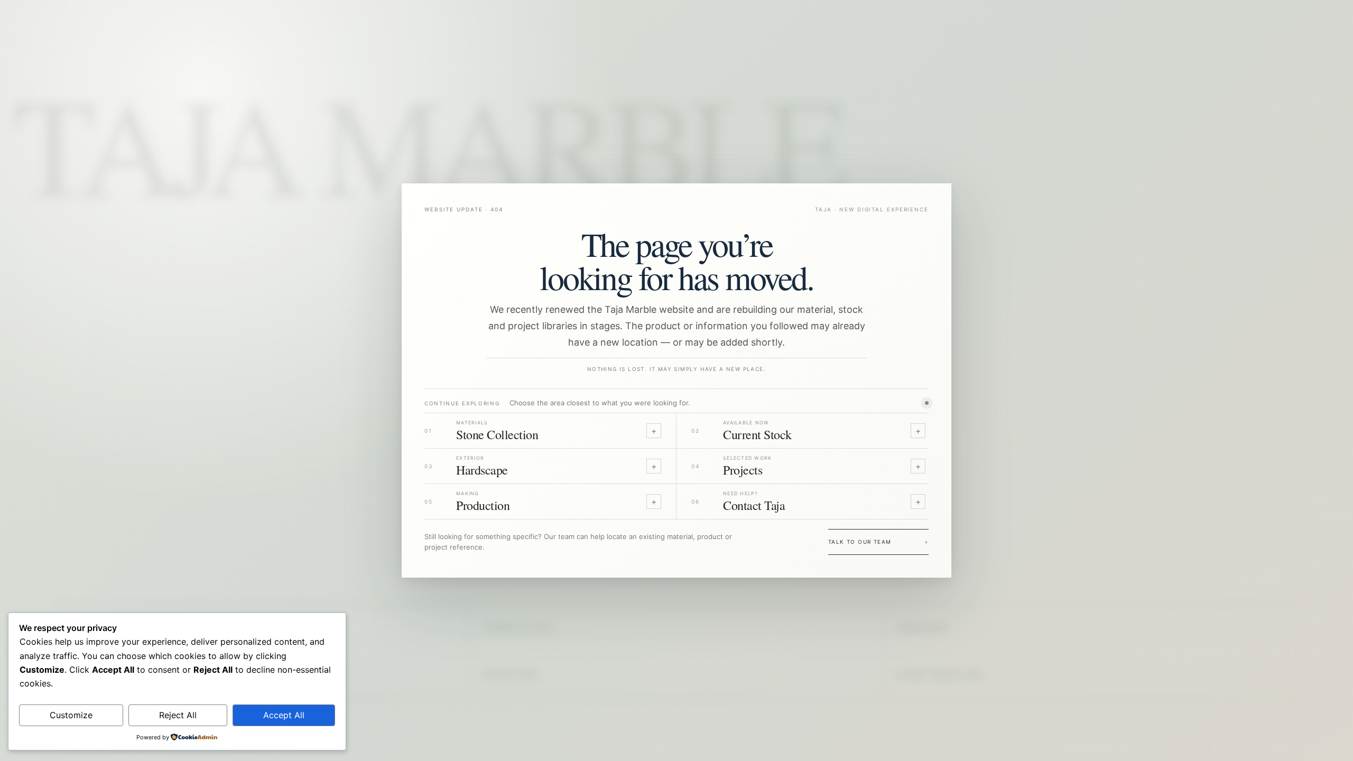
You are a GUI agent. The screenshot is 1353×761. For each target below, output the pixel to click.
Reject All (178, 715)
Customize (71, 715)
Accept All (283, 715)
